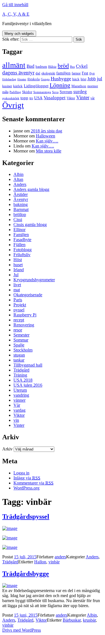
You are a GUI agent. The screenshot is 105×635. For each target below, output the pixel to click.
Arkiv (7, 449)
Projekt (19, 304)
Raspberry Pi (24, 314)
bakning (20, 204)
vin (16, 420)
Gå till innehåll (15, 4)
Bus (72, 66)
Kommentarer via (33, 483)
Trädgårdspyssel (25, 516)
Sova (55, 92)
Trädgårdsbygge (25, 573)
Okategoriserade (27, 294)
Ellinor (19, 229)
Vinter (82, 97)
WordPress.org (26, 488)
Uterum (20, 390)
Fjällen (19, 244)
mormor (92, 86)
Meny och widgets (19, 33)
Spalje (18, 345)
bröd (63, 65)
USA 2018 (22, 380)
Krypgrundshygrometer (34, 279)
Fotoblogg (22, 249)
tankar (18, 360)
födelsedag (9, 79)
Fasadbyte (22, 239)
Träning (20, 375)
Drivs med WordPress (21, 630)
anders (60, 556)
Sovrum (66, 91)
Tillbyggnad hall (27, 365)
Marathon (78, 86)
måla (5, 92)
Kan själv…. (47, 141)
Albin (18, 174)
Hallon (40, 561)
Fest (85, 73)
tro (31, 98)
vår (92, 98)
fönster (21, 79)
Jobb (91, 78)
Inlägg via (26, 478)
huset (18, 264)
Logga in (21, 473)
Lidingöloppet (36, 86)
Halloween (45, 136)
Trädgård (21, 370)
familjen (63, 73)
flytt (92, 73)
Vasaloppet (55, 97)
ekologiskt (48, 73)
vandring (21, 395)
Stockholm (22, 350)
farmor (76, 73)
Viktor (71, 98)
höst (83, 79)
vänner (19, 400)
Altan (18, 179)
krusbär (89, 620)
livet (17, 284)
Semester (21, 335)
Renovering (23, 325)
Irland (18, 269)
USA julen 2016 (27, 385)
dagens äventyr (18, 73)
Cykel (82, 66)
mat (16, 289)
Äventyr (20, 199)
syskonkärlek (10, 98)
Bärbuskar (72, 620)
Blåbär (52, 66)
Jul (15, 274)
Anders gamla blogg (31, 189)
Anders (19, 184)
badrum (41, 66)
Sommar (20, 340)
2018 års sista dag (46, 131)
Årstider (20, 194)
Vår (16, 405)
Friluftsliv (22, 254)
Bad (30, 66)
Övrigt (13, 105)
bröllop (19, 214)
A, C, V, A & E (15, 14)
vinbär (54, 561)
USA (38, 98)
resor (17, 330)
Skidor (27, 92)
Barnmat (21, 209)
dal (38, 73)
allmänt (13, 65)
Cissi (17, 219)
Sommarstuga (42, 92)
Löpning (60, 85)
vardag (19, 410)
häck (76, 79)
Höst (17, 259)
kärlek (18, 86)
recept (18, 320)
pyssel (18, 309)
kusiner (7, 86)
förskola (33, 79)
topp (24, 98)
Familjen (21, 234)
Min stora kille (48, 151)
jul (99, 78)
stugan (19, 355)
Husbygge (61, 78)
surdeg (80, 91)
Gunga (45, 79)
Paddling (15, 92)
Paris (17, 299)
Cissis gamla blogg (30, 224)
